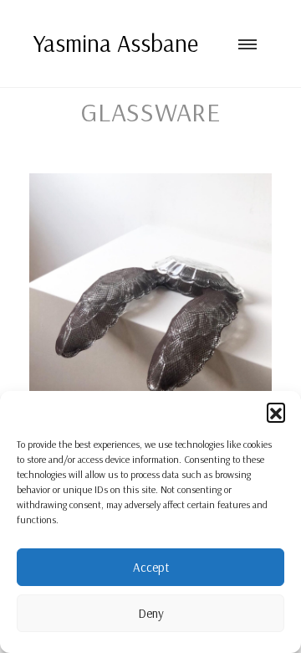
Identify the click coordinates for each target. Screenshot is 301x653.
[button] (276, 412)
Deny (151, 613)
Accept (151, 567)
